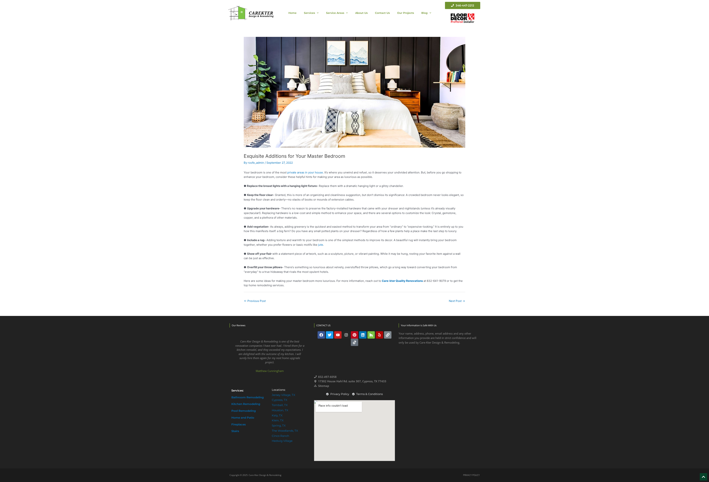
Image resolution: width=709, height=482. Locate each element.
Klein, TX (278, 420)
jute (320, 244)
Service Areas (335, 13)
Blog (424, 13)
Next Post (457, 301)
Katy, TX (277, 415)
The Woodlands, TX (285, 430)
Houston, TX (280, 410)
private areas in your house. (305, 172)
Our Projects (405, 13)
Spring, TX (279, 425)
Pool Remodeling (243, 411)
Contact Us (382, 13)
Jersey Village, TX (283, 395)
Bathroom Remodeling (247, 397)
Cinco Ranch (280, 436)
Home (292, 13)
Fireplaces (238, 424)
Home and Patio (242, 417)
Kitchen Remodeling (245, 404)
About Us (361, 13)
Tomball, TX (280, 405)
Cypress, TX (279, 400)
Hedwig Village (282, 441)
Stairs (235, 431)
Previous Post (255, 301)
